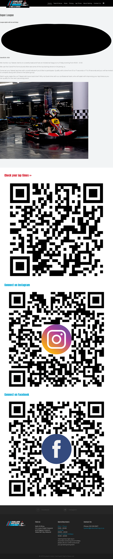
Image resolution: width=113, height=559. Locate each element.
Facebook (45, 510)
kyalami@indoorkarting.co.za (94, 528)
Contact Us (97, 3)
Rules (65, 3)
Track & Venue (57, 3)
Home (50, 3)
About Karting (87, 3)
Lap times (78, 3)
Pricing (71, 3)
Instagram (73, 510)
